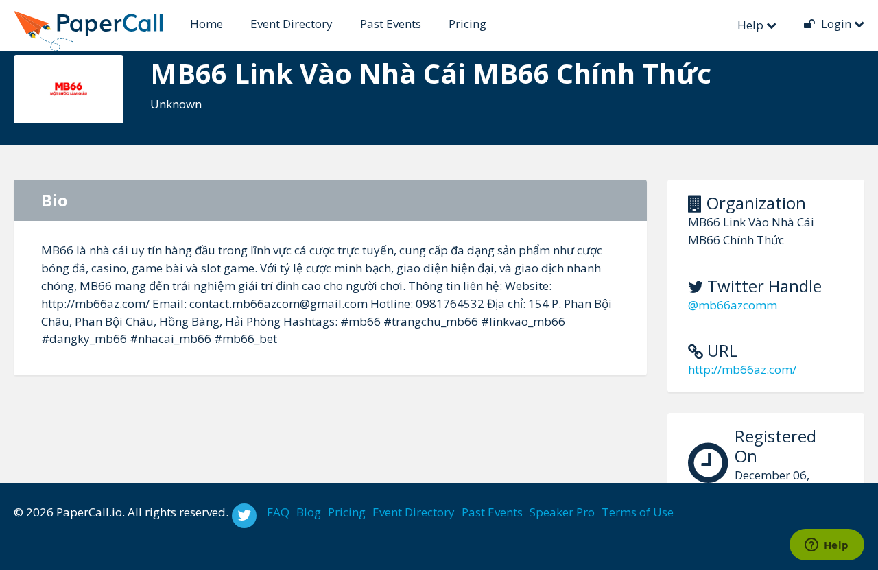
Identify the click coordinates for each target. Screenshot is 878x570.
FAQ (278, 512)
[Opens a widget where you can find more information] (826, 546)
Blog (308, 512)
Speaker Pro (562, 512)
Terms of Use (638, 512)
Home (206, 23)
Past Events (390, 23)
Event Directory (291, 23)
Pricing (467, 23)
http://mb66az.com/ (742, 369)
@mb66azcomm (732, 305)
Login (836, 23)
